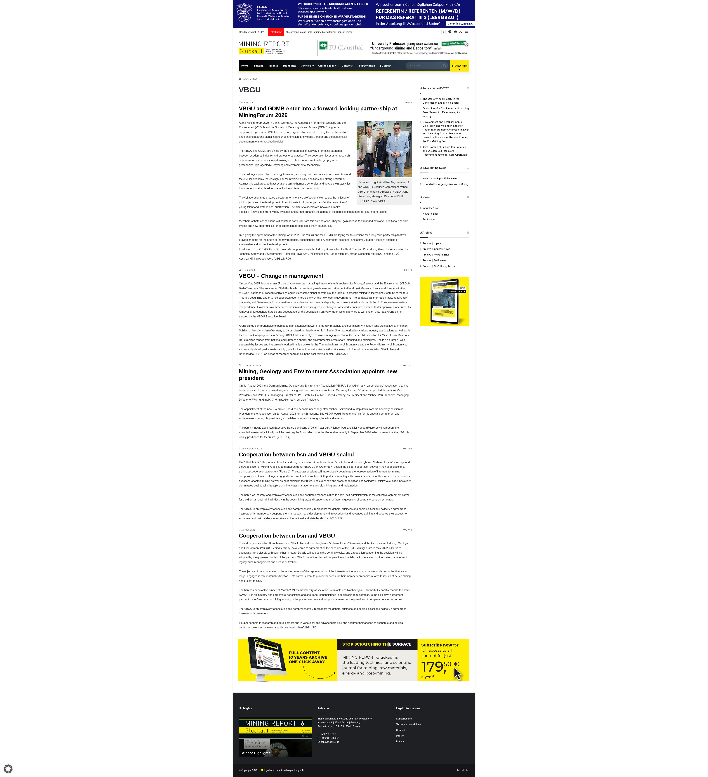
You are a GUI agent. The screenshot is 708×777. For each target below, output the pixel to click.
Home (245, 65)
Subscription (367, 65)
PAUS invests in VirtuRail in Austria (305, 32)
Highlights (289, 65)
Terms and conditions (408, 724)
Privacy (400, 741)
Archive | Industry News (436, 249)
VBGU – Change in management (281, 276)
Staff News (429, 219)
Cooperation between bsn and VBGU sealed (296, 454)
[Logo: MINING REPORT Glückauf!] (266, 48)
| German (385, 65)
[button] (8, 769)
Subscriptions (404, 718)
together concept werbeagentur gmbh (283, 770)
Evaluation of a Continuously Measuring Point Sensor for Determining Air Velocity (446, 112)
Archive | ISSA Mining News (439, 266)
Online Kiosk (326, 65)
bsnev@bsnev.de (330, 742)
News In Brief (430, 213)
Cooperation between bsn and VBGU (287, 536)
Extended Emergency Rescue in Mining (445, 184)
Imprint (400, 735)
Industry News (431, 208)
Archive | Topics (432, 243)
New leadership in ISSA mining (440, 178)
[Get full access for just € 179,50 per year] (354, 660)
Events (273, 65)
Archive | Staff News (434, 260)
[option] (275, 737)
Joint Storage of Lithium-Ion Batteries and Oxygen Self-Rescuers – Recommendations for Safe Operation (445, 151)
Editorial (259, 65)
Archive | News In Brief (436, 254)
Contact (347, 65)
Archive (306, 65)
